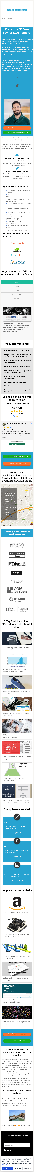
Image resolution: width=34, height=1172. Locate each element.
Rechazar (18, 1168)
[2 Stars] (15, 1125)
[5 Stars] (19, 1125)
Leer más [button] (4, 437)
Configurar (27, 1168)
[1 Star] (14, 1125)
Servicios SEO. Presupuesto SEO (16, 1135)
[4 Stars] (18, 1125)
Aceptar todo (7, 1168)
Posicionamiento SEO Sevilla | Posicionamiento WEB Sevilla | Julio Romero (17, 10)
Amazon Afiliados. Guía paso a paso (15, 912)
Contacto (7, 1150)
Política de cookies (7, 1164)
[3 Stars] (17, 1125)
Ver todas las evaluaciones (17, 403)
